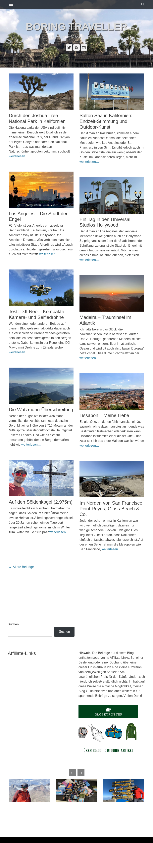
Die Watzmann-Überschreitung (41, 409)
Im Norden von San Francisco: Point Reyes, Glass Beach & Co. (111, 508)
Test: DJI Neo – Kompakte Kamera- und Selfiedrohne (36, 314)
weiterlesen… (18, 156)
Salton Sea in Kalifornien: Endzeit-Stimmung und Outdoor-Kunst (105, 121)
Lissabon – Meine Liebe (104, 415)
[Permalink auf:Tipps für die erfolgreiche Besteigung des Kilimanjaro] (123, 790)
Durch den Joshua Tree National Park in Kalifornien (37, 118)
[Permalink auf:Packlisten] (76, 790)
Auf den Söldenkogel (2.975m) (41, 502)
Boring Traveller (76, 26)
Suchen (13, 624)
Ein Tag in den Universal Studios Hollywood (104, 222)
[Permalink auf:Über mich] (29, 790)
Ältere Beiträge (21, 567)
